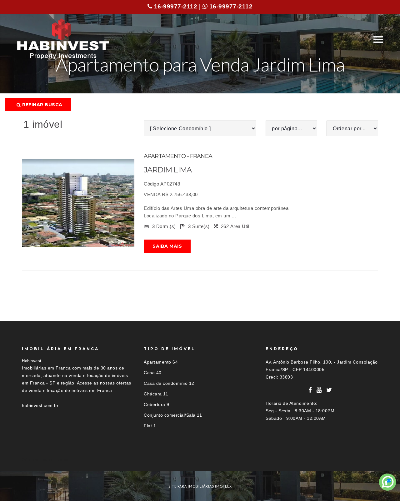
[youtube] (319, 390)
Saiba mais (167, 246)
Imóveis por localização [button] (47, 460)
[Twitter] (329, 390)
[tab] (200, 459)
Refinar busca (41, 104)
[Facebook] (310, 390)
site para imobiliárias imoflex (200, 486)
